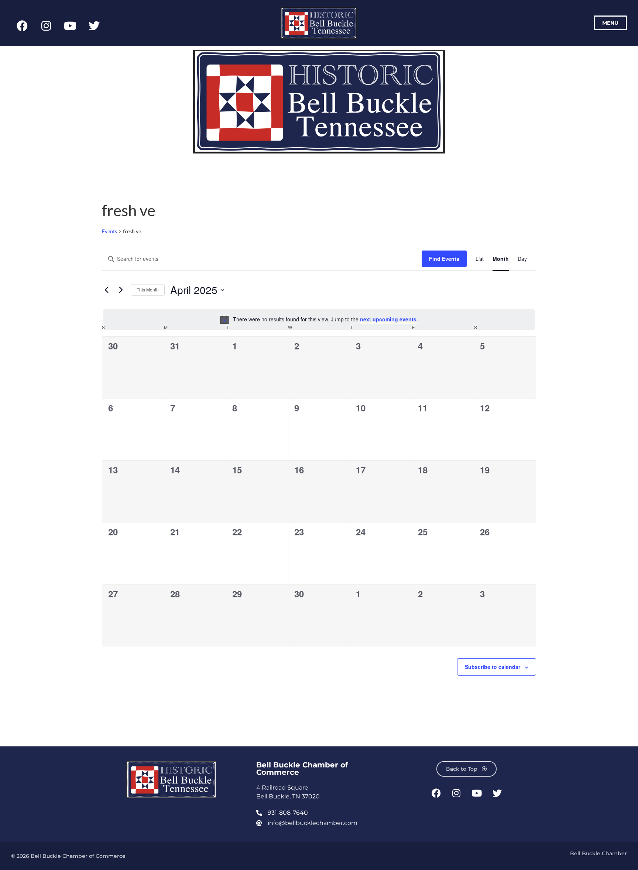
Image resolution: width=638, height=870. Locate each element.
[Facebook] (22, 26)
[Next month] (120, 290)
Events (109, 231)
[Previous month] (106, 290)
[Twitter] (94, 26)
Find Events (444, 258)
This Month (148, 289)
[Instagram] (46, 26)
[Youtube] (70, 26)
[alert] (319, 319)
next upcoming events (388, 319)
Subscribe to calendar (492, 666)
